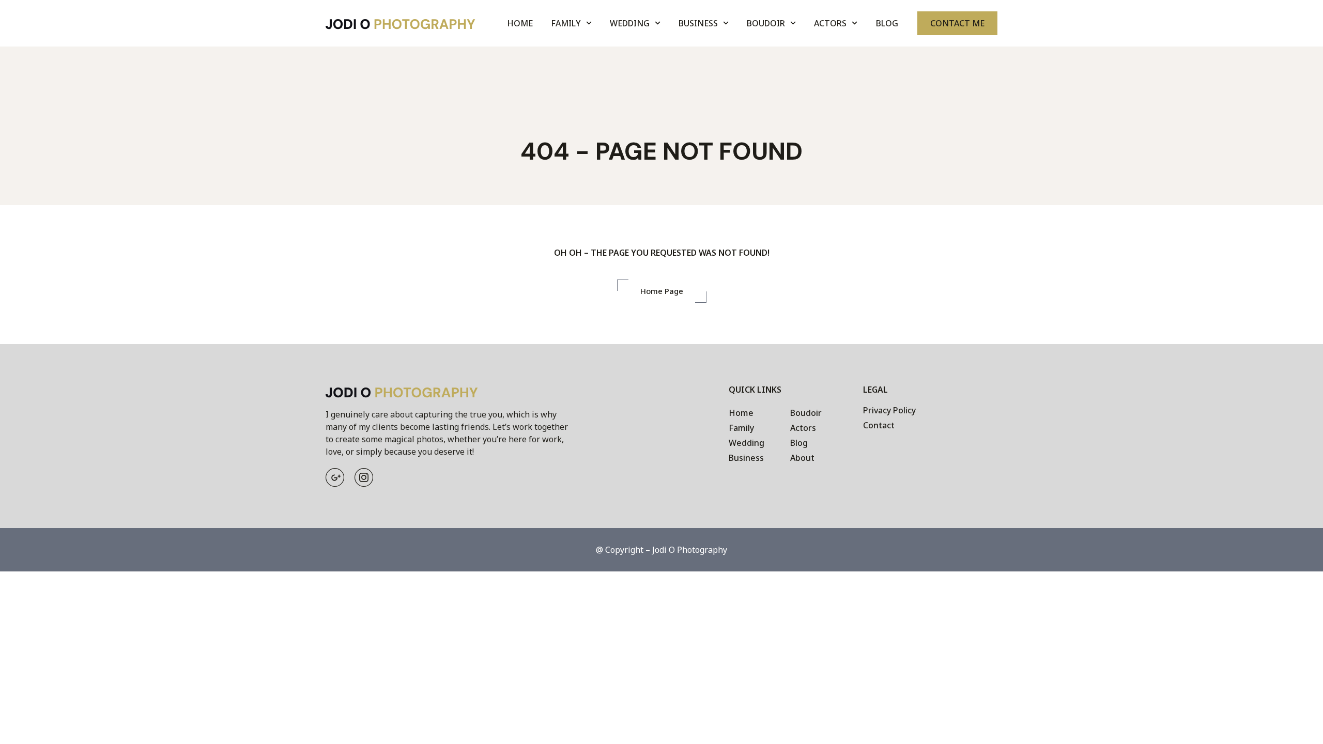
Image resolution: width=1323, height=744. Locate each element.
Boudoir (766, 23)
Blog (887, 23)
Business (698, 23)
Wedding (630, 23)
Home (520, 23)
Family (566, 23)
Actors (830, 23)
